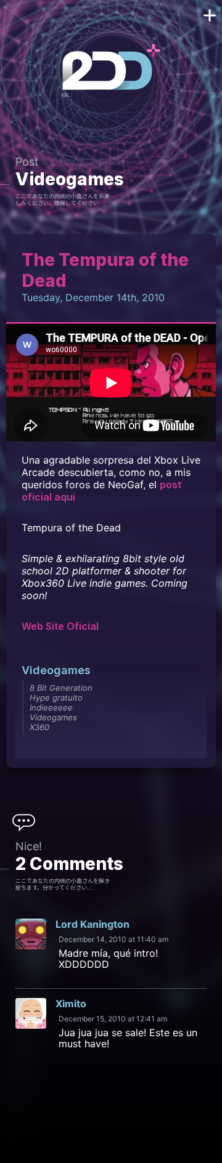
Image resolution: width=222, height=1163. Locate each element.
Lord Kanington (93, 924)
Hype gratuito (56, 697)
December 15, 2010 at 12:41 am (113, 1018)
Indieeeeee (51, 707)
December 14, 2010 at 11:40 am (113, 939)
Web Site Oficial (60, 626)
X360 (39, 727)
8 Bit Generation (61, 688)
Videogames (69, 179)
